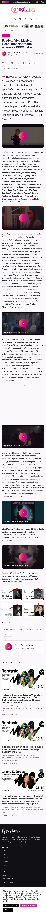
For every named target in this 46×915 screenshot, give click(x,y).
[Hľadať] (9, 19)
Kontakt (4, 875)
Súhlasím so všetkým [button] (29, 905)
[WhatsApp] (23, 63)
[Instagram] (15, 19)
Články (12, 30)
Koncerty (30, 629)
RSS (3, 886)
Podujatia (5, 858)
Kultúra (39, 629)
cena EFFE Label (9, 629)
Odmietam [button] (8, 910)
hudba (21, 629)
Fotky (4, 854)
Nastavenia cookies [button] (11, 905)
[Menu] (36, 18)
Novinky (4, 30)
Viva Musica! (8, 634)
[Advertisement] (23, 404)
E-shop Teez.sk (7, 882)
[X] (18, 63)
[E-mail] (34, 63)
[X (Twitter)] (25, 19)
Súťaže (4, 865)
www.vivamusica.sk (23, 538)
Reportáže (5, 861)
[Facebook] (20, 19)
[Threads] (31, 19)
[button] (23, 136)
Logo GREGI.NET (8, 879)
